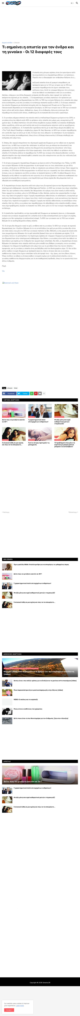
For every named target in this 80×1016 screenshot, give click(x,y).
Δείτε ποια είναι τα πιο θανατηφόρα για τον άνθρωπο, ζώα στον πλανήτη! (41, 718)
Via (3, 271)
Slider (15, 388)
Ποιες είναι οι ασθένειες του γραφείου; (28, 709)
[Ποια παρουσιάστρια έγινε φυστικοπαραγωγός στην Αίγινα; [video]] (7, 692)
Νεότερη (6, 512)
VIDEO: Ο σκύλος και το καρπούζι (26, 699)
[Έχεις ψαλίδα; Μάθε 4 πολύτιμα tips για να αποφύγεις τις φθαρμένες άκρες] (7, 567)
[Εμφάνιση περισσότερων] (44, 393)
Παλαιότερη (73, 512)
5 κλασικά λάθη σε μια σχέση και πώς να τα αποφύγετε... (12, 444)
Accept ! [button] (9, 1010)
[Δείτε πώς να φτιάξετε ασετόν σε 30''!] (7, 576)
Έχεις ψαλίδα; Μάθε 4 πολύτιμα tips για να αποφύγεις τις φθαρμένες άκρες (41, 564)
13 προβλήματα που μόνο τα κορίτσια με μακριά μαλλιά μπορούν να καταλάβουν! (64, 444)
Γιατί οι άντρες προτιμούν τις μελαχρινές (39, 444)
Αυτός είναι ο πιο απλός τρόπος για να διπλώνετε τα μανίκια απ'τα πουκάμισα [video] (45, 680)
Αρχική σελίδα (7, 42)
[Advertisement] (40, 24)
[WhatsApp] (32, 393)
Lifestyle (16, 42)
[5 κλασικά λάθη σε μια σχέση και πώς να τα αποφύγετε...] (7, 604)
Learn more (20, 1005)
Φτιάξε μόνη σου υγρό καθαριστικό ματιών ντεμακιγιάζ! (62, 421)
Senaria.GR (46, 982)
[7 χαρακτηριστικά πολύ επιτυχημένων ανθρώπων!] (7, 585)
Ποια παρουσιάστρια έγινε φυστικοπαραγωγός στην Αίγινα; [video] (38, 690)
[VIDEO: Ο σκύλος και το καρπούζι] (7, 702)
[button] (3, 3)
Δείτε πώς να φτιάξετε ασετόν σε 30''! (13, 420)
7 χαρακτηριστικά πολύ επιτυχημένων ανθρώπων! (38, 420)
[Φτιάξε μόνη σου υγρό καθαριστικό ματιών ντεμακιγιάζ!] (7, 595)
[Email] (40, 393)
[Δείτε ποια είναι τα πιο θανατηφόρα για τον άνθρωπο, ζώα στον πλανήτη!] (7, 720)
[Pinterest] (36, 393)
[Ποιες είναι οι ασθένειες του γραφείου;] (7, 711)
